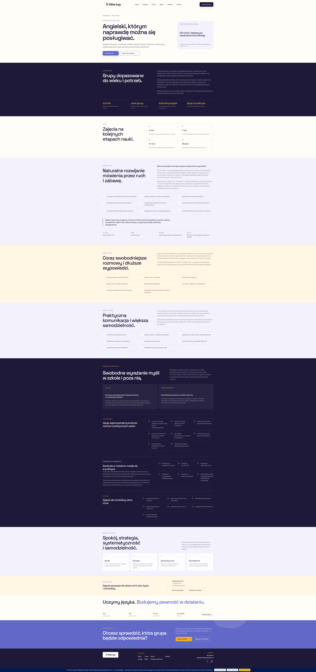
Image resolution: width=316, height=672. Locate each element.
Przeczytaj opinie (207, 614)
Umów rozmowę (206, 4)
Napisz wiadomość (179, 590)
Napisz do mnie (184, 639)
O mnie (154, 4)
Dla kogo (145, 4)
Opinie (162, 4)
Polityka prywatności (157, 659)
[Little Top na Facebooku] (207, 661)
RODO (146, 659)
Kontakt (179, 4)
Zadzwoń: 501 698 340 (196, 590)
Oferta (137, 4)
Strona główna (106, 15)
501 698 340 (210, 655)
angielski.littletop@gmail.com (205, 657)
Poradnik (170, 4)
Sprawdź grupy (111, 53)
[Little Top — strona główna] (113, 4)
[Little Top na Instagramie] (211, 661)
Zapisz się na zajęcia (129, 53)
